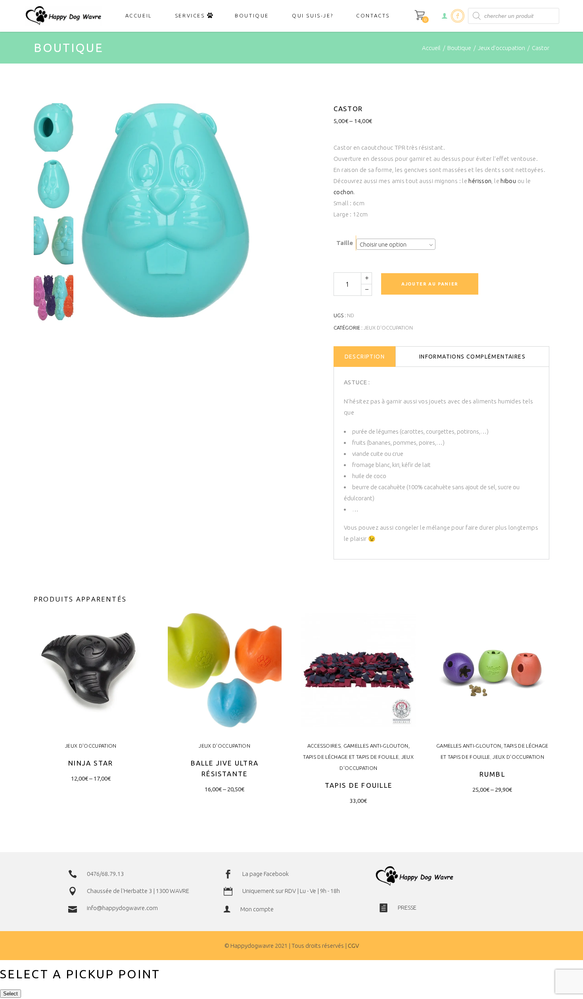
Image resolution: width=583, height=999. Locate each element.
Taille (344, 242)
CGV (353, 945)
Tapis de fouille (358, 785)
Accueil (431, 48)
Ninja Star (90, 763)
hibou (508, 180)
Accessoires (324, 745)
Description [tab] (365, 356)
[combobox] (395, 244)
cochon (343, 192)
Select (10, 994)
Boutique (459, 48)
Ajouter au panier (429, 284)
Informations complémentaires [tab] (472, 356)
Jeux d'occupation (501, 48)
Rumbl (492, 774)
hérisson (479, 180)
